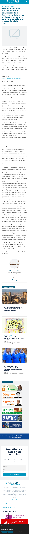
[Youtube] (16, 280)
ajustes (11, 529)
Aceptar (4, 531)
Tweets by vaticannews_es (9, 507)
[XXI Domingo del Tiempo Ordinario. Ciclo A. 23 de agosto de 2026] (14, 325)
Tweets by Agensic (7, 503)
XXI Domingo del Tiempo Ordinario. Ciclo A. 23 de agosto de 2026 (14, 338)
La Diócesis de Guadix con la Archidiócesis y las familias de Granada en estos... (13, 309)
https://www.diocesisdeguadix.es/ (14, 272)
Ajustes (16, 531)
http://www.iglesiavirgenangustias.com (12, 78)
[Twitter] (14, 280)
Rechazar (10, 531)
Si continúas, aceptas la (13, 471)
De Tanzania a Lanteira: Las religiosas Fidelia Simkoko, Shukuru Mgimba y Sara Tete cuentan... (13, 368)
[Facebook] (12, 280)
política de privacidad (18, 471)
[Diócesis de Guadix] (14, 264)
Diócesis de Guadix (8, 6)
